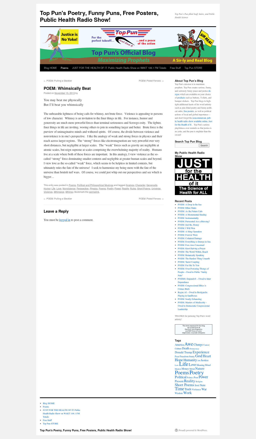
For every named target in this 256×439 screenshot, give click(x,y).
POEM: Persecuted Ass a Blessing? (194, 221)
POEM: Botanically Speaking (191, 255)
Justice (205, 360)
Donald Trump (183, 352)
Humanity (190, 360)
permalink (94, 191)
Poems (64, 68)
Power (118, 188)
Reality (125, 188)
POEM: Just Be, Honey (188, 224)
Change (198, 344)
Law (177, 365)
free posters (189, 111)
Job (199, 360)
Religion (199, 381)
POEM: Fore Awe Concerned (191, 244)
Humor (47, 188)
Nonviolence (69, 188)
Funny (192, 356)
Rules (133, 188)
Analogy (130, 185)
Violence (48, 191)
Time (179, 389)
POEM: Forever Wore (188, 234)
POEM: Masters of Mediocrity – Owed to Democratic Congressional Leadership (194, 306)
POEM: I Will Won (186, 228)
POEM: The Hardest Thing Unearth (194, 258)
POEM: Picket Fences (151, 80)
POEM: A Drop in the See (189, 204)
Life (53, 188)
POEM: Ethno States (187, 207)
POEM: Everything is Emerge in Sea (194, 241)
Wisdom (179, 393)
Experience (201, 352)
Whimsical (59, 191)
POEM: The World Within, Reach (193, 251)
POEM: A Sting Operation (190, 231)
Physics (94, 188)
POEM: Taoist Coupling (188, 261)
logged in (64, 220)
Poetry (110, 188)
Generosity (151, 185)
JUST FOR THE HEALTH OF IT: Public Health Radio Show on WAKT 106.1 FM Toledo (119, 68)
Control (206, 345)
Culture (178, 348)
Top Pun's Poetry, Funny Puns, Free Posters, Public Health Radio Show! (99, 16)
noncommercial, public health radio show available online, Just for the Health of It (193, 121)
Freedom (184, 356)
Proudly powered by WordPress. (193, 430)
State (203, 385)
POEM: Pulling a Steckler (58, 80)
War (204, 389)
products (181, 97)
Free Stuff (175, 68)
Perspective (83, 188)
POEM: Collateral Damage (190, 238)
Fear (177, 356)
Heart (207, 355)
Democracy (194, 348)
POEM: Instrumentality (188, 217)
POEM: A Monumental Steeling (192, 214)
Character (140, 185)
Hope (179, 359)
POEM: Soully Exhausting (190, 298)
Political (180, 376)
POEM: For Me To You (188, 265)
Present (179, 381)
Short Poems (143, 188)
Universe (156, 188)
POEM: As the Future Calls (190, 211)
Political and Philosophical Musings (95, 185)
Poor (196, 377)
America (179, 344)
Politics (190, 377)
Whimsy (69, 191)
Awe (188, 344)
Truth (188, 389)
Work (187, 392)
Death (185, 348)
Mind (208, 365)
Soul (197, 385)
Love (58, 188)
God (198, 355)
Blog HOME (50, 68)
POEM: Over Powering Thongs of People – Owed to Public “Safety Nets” (193, 272)
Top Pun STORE (193, 68)
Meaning (200, 364)
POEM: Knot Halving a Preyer (191, 248)
